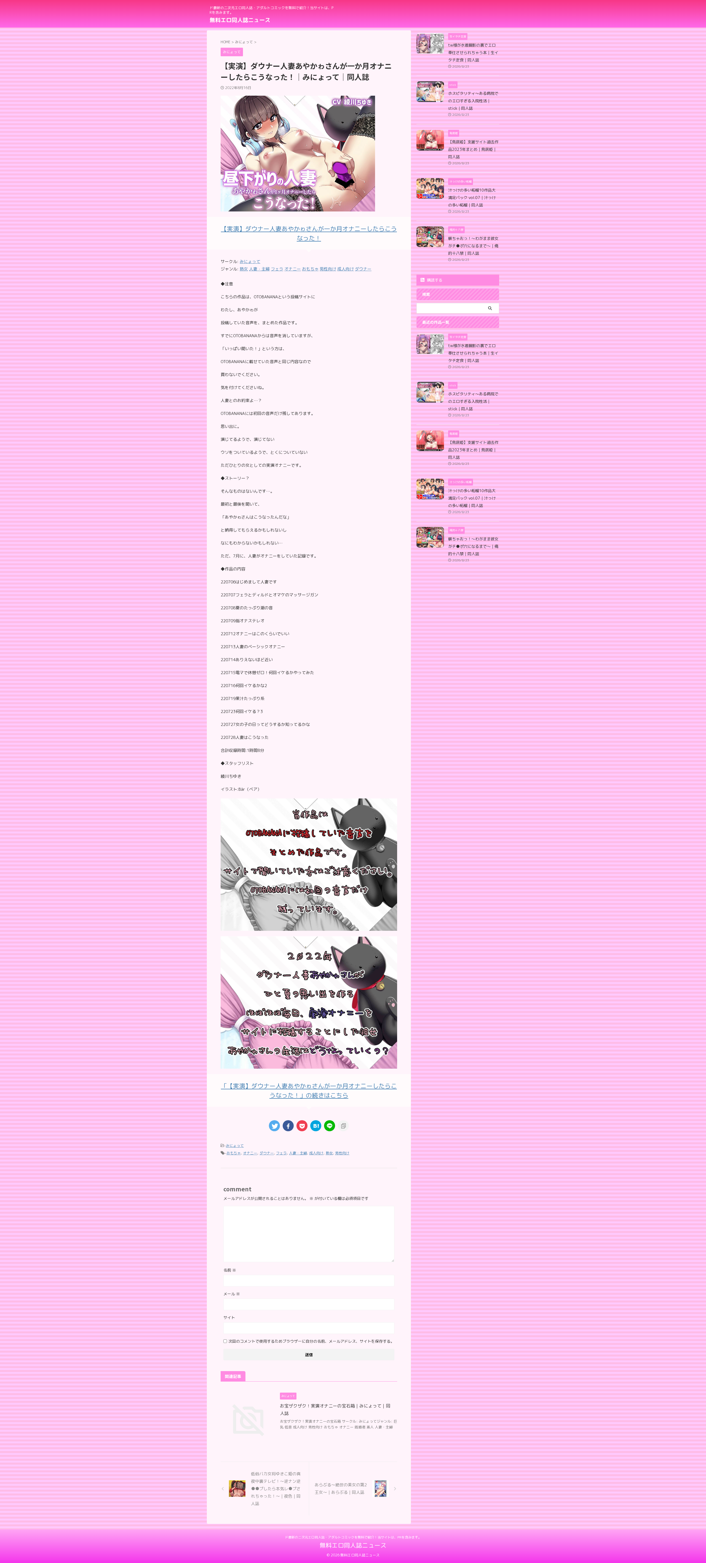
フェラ (281, 1153)
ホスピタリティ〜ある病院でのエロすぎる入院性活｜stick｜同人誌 (473, 101)
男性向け (342, 1153)
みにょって (250, 261)
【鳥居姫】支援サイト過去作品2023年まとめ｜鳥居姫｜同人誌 (473, 149)
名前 (229, 1270)
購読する (434, 280)
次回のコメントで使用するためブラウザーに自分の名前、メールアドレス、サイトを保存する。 (311, 1341)
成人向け (316, 1153)
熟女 (329, 1153)
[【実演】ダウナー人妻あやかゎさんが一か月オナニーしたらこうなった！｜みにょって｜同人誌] (315, 1125)
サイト (229, 1317)
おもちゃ (233, 1153)
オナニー (250, 1153)
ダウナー (267, 1153)
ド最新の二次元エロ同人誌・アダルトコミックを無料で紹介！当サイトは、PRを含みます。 (353, 1537)
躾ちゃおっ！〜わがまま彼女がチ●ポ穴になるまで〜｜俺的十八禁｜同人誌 (473, 246)
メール (231, 1293)
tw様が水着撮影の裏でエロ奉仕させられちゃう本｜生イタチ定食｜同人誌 (473, 52)
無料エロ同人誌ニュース (240, 20)
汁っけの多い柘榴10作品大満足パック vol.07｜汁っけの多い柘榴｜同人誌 (472, 197)
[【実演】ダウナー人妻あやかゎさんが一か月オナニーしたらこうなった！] (309, 927)
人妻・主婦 (298, 1153)
